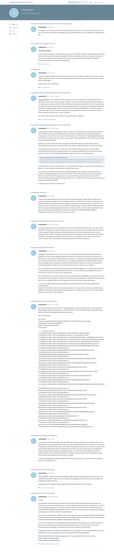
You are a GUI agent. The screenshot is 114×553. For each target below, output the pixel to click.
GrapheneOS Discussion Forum (21, 2)
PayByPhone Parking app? (39, 192)
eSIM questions (36, 69)
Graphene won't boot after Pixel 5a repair (43, 470)
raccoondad (44, 476)
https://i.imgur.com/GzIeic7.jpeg (48, 538)
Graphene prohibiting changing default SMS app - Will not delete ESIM (51, 93)
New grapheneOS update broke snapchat (43, 247)
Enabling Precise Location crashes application (44, 301)
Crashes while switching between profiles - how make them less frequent (52, 23)
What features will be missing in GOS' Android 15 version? (47, 221)
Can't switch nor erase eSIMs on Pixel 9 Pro (43, 44)
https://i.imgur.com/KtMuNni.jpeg (48, 540)
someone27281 (45, 100)
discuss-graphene (45, 50)
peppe (42, 254)
